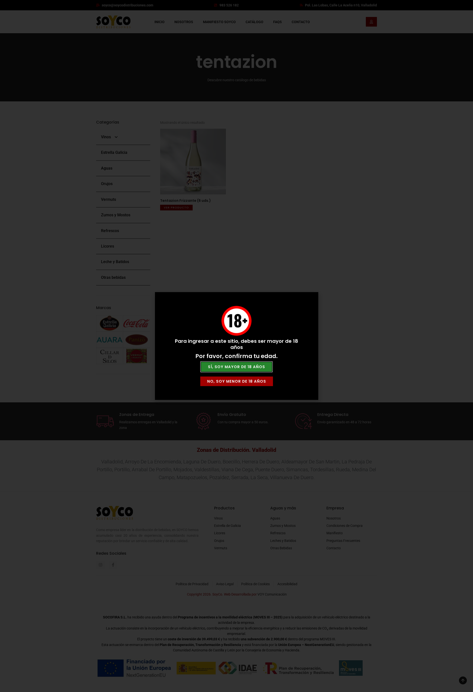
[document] (236, 346)
